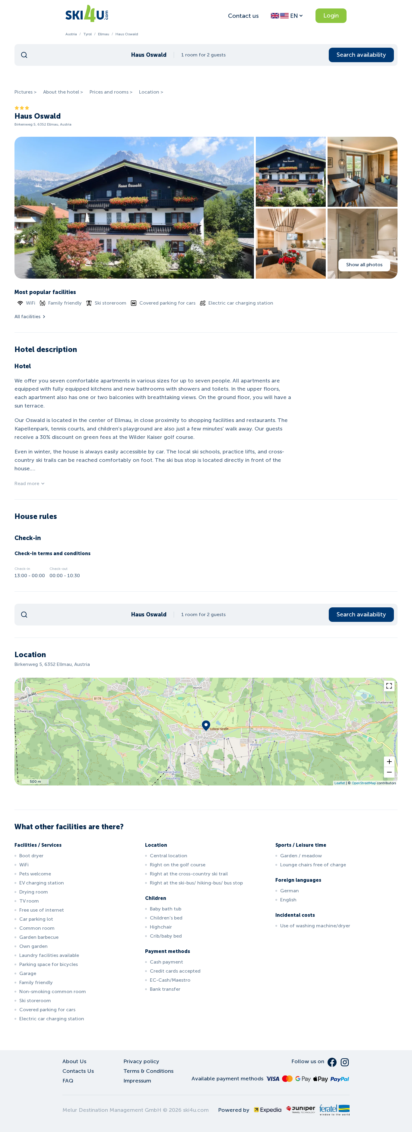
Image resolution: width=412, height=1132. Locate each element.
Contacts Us (78, 1071)
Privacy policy (141, 1061)
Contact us (243, 15)
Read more (26, 483)
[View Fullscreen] (389, 686)
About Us (74, 1061)
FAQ (67, 1081)
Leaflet (339, 783)
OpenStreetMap (364, 783)
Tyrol (87, 34)
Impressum (137, 1081)
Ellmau (103, 34)
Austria (71, 34)
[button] (389, 761)
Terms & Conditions (148, 1071)
